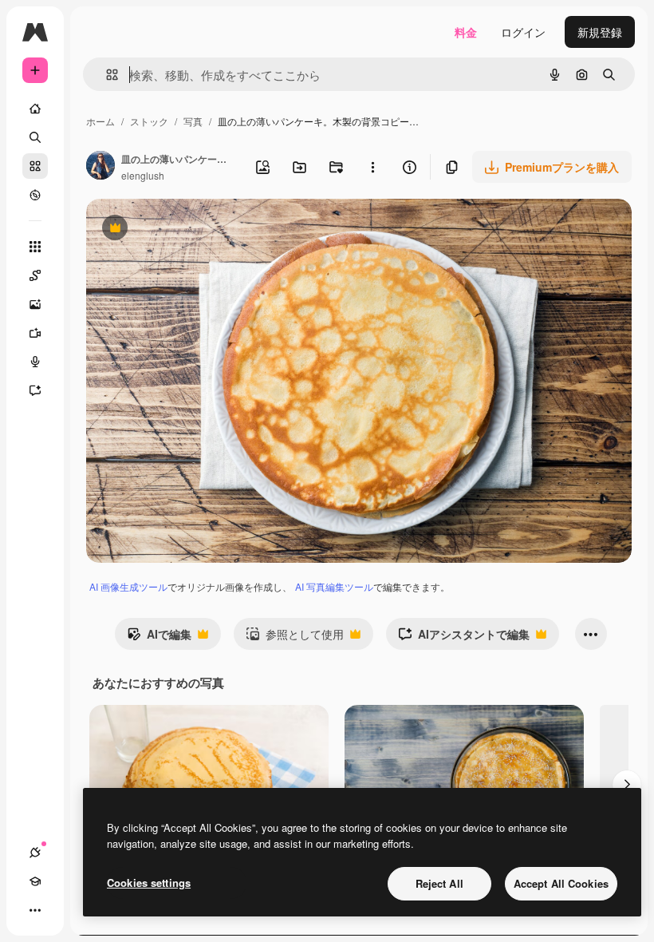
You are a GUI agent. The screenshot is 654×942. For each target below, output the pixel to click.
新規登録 (599, 32)
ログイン (523, 32)
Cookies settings (149, 882)
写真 (193, 121)
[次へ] (627, 785)
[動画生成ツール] (35, 333)
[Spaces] (35, 275)
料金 (466, 32)
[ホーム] (35, 108)
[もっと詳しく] (35, 195)
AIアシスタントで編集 (464, 638)
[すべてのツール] (35, 246)
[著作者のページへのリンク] (100, 167)
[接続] (35, 852)
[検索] (35, 137)
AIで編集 (159, 638)
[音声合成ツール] (35, 361)
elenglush (142, 175)
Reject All (439, 883)
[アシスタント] (35, 390)
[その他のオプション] (372, 167)
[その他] (35, 910)
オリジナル (196, 229)
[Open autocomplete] (106, 75)
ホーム (100, 121)
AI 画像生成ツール (128, 586)
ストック (149, 121)
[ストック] (35, 166)
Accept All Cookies (561, 883)
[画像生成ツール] (35, 304)
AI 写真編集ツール (334, 586)
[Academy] (35, 881)
